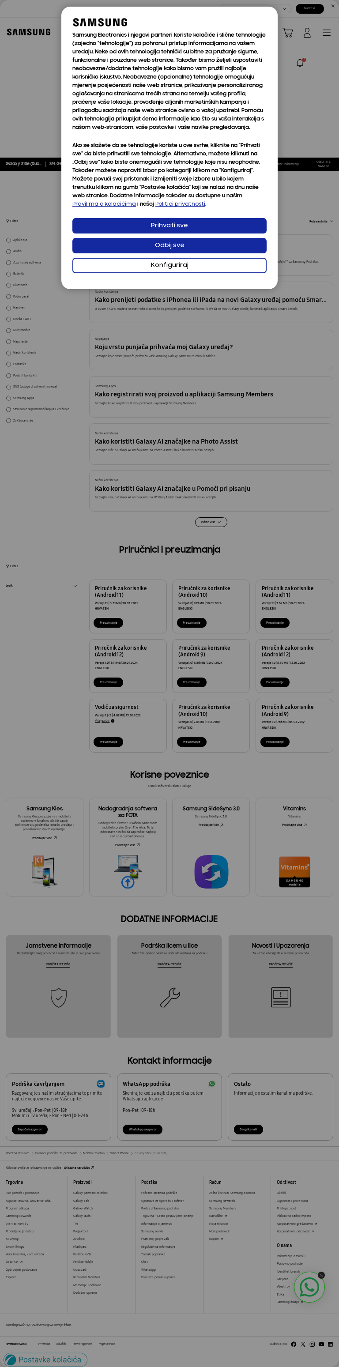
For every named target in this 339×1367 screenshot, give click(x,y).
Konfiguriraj (169, 265)
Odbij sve (170, 245)
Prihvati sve (169, 225)
